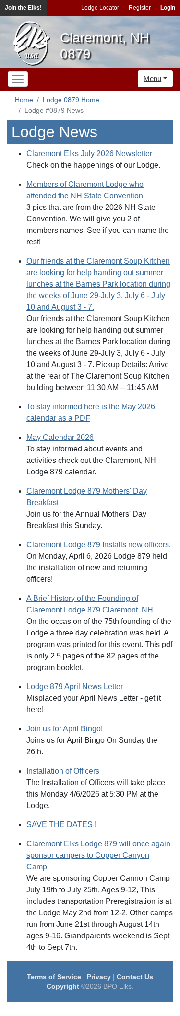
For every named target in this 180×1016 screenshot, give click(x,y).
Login (167, 7)
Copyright (63, 986)
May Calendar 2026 (60, 437)
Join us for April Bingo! (64, 729)
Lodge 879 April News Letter (74, 686)
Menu (152, 78)
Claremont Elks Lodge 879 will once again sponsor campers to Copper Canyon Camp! (98, 855)
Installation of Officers (62, 771)
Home (24, 100)
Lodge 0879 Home (71, 100)
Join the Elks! (23, 7)
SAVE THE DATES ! (61, 824)
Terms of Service (54, 977)
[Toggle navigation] (18, 79)
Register (140, 7)
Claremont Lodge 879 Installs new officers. (98, 545)
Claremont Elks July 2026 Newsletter (89, 154)
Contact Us (135, 977)
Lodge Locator (100, 7)
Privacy (99, 977)
